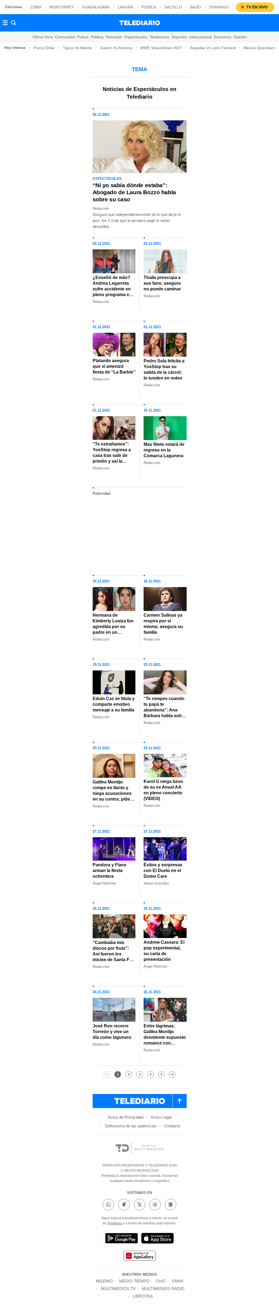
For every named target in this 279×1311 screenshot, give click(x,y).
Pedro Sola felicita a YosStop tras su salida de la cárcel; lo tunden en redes (164, 369)
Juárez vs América (116, 48)
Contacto (172, 1126)
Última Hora (42, 37)
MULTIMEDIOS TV (118, 1288)
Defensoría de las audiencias (131, 1126)
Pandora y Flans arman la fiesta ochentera (109, 870)
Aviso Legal (161, 1117)
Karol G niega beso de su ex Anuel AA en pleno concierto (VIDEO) (163, 790)
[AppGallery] (139, 1256)
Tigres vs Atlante (77, 48)
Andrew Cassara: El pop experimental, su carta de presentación (164, 951)
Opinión (240, 37)
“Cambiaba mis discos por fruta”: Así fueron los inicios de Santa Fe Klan (112, 954)
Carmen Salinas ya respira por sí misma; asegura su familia (163, 624)
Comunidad (65, 37)
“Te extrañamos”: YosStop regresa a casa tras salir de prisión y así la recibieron (112, 455)
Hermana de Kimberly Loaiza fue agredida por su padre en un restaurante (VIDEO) (113, 626)
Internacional (200, 37)
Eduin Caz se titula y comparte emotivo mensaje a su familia (114, 704)
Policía (83, 37)
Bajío (195, 7)
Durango (219, 7)
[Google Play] (121, 1239)
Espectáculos (136, 37)
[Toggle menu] (5, 23)
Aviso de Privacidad (125, 1117)
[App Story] (157, 1239)
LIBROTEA (143, 1296)
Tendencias (159, 37)
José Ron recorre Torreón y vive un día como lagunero (112, 1032)
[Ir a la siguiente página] (172, 1074)
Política (97, 37)
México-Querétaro (259, 48)
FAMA (177, 1281)
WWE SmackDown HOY (161, 48)
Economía (222, 37)
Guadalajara (96, 7)
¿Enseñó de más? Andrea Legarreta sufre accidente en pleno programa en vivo (112, 289)
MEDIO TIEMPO (134, 1281)
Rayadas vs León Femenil (212, 48)
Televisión (113, 37)
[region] (139, 533)
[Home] (139, 23)
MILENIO (104, 1281)
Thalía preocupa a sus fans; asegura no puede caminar (162, 283)
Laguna (125, 7)
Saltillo (173, 7)
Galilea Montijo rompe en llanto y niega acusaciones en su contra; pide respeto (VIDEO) (112, 793)
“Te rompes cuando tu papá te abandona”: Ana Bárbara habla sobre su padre (165, 710)
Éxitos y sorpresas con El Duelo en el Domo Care (163, 870)
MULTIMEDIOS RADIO (163, 1288)
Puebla (148, 7)
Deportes (179, 37)
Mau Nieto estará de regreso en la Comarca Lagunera (164, 450)
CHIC (161, 1281)
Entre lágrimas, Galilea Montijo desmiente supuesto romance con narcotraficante (165, 1037)
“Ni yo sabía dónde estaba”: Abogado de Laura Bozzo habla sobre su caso (134, 192)
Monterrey (62, 7)
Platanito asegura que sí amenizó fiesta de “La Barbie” (114, 366)
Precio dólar (44, 48)
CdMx (35, 7)
